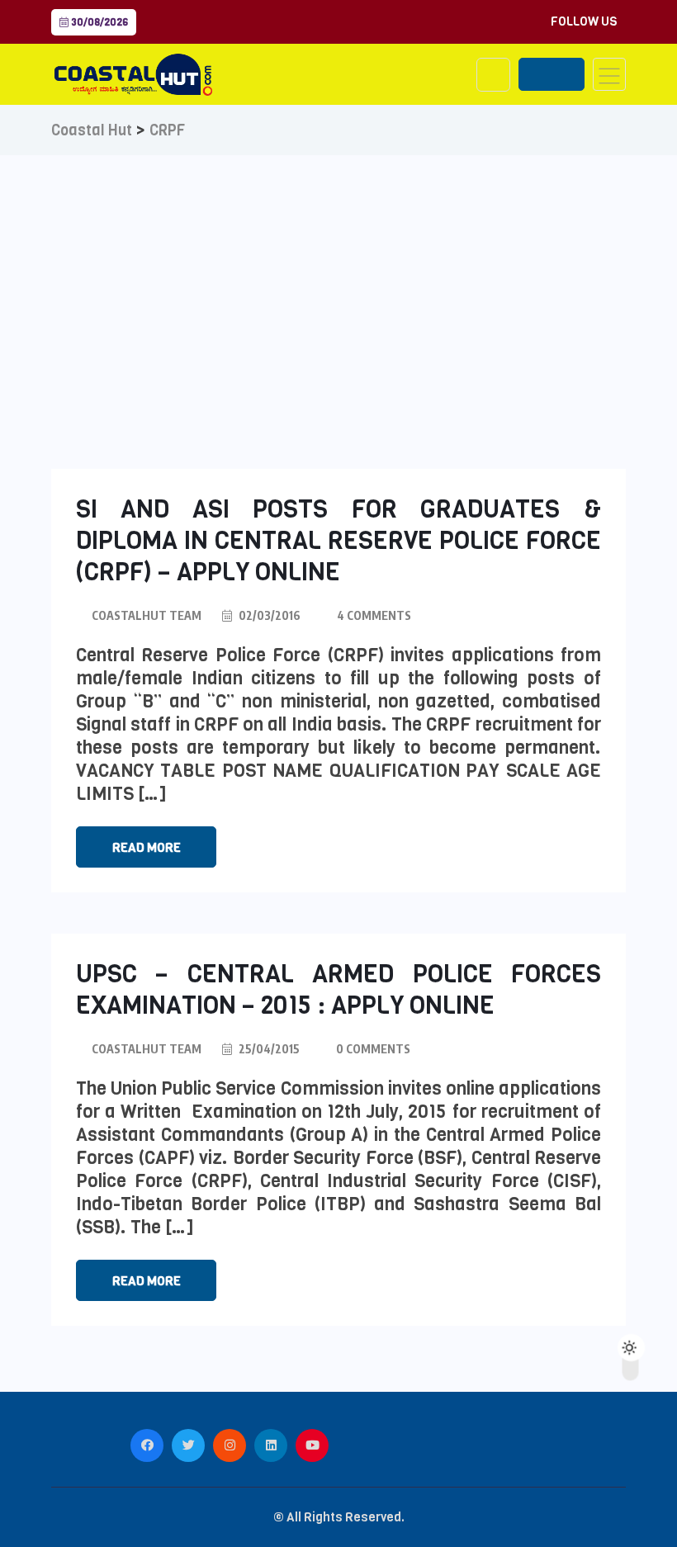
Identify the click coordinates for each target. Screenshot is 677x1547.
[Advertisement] (338, 279)
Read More (146, 848)
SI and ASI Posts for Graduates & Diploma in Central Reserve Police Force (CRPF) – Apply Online (338, 541)
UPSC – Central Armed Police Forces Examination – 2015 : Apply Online (338, 990)
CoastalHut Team (146, 615)
